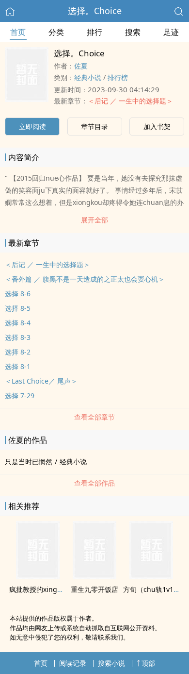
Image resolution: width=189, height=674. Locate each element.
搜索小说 (111, 663)
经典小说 (87, 77)
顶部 (148, 663)
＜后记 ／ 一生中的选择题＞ (130, 100)
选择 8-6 (18, 293)
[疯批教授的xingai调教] (38, 576)
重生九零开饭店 (94, 589)
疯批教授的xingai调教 (43, 589)
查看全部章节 (94, 416)
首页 (18, 32)
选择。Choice (95, 11)
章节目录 (94, 126)
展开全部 (94, 219)
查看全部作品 (94, 483)
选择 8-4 (18, 322)
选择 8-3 (18, 337)
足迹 (171, 32)
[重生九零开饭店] (94, 576)
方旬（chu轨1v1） (151, 589)
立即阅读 (32, 126)
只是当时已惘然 (28, 461)
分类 (56, 32)
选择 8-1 (18, 366)
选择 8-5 (18, 308)
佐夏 (81, 65)
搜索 (133, 32)
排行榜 (118, 77)
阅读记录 (72, 663)
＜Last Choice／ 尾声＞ (41, 381)
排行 (94, 32)
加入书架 (157, 126)
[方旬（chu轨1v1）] (151, 576)
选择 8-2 (18, 351)
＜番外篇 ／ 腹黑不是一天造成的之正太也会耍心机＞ (85, 279)
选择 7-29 (19, 395)
